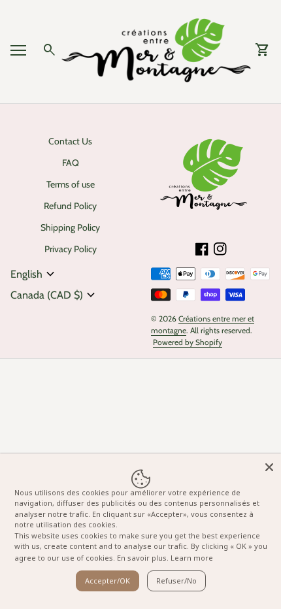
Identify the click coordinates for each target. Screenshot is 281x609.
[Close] (269, 465)
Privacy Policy (70, 249)
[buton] (34, 274)
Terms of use (70, 184)
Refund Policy (70, 206)
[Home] (156, 49)
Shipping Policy (70, 227)
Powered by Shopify (187, 342)
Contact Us (70, 141)
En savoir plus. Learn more (165, 558)
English (34, 274)
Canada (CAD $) (54, 295)
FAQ (70, 163)
